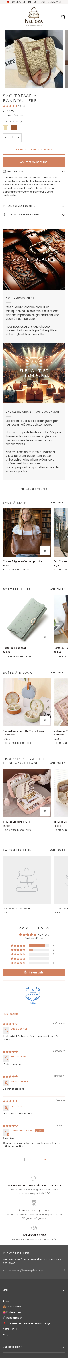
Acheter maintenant (34, 162)
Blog (5, 1334)
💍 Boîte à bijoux (12, 1317)
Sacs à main (15, 502)
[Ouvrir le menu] (8, 17)
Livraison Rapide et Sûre (23, 214)
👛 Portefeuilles (12, 1312)
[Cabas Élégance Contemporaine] (27, 532)
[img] (10, 1024)
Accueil (7, 1301)
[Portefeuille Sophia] (27, 619)
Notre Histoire (11, 1329)
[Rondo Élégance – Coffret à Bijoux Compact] (27, 702)
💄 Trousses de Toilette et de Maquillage (27, 1323)
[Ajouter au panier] (45, 550)
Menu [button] (6, 1290)
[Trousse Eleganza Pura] (27, 793)
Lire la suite (9, 195)
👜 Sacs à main (12, 1306)
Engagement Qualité (21, 205)
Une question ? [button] (13, 1347)
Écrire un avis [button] (34, 972)
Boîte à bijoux (17, 672)
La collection (17, 850)
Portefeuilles (17, 589)
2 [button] (30, 1159)
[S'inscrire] (62, 1270)
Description (15, 171)
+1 (33, 656)
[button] (10, 106)
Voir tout (56, 502)
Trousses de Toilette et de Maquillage (24, 761)
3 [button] (36, 1159)
